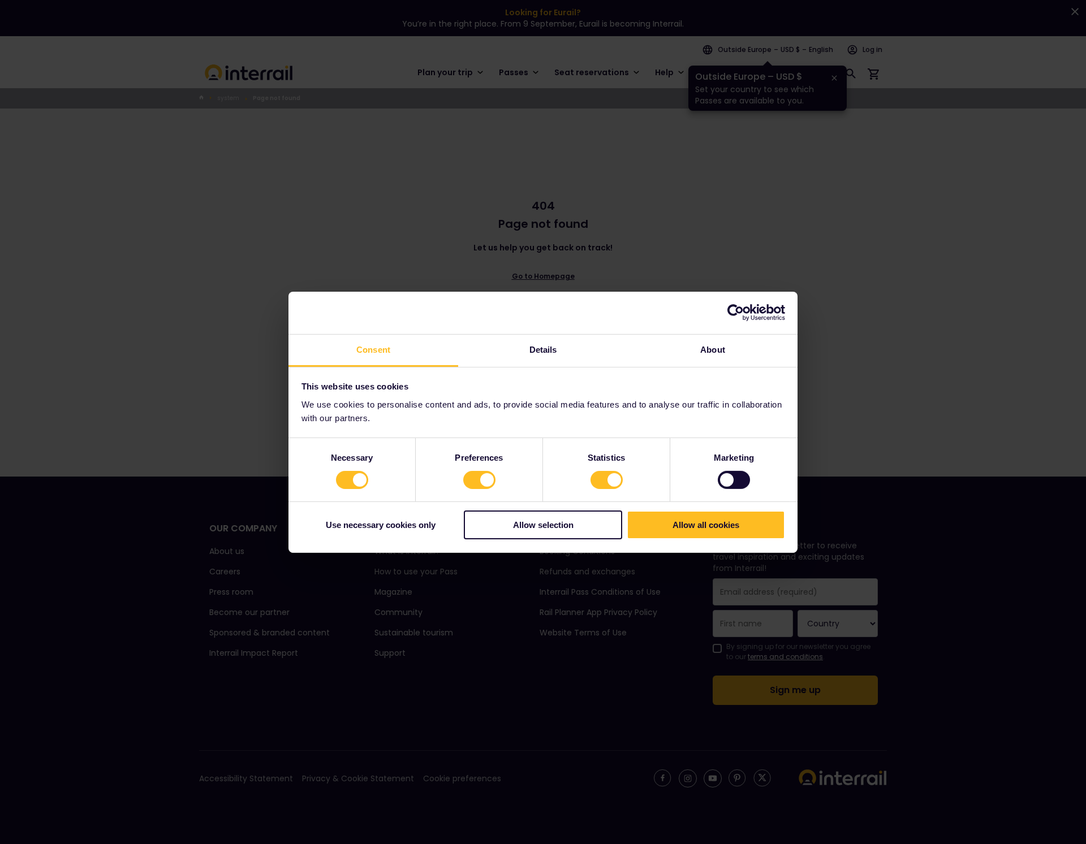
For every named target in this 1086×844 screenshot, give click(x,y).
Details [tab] (543, 349)
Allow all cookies (706, 525)
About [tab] (712, 349)
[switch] (479, 480)
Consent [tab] (373, 349)
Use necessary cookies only (381, 525)
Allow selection (543, 525)
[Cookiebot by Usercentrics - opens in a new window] (735, 312)
